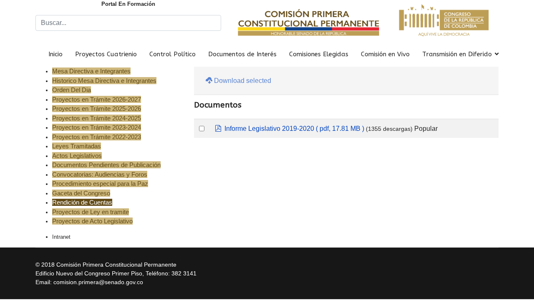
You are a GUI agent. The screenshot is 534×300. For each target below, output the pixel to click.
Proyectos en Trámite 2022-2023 (96, 136)
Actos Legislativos (77, 155)
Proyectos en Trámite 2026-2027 (96, 99)
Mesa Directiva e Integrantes (91, 71)
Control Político (172, 54)
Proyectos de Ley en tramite (90, 211)
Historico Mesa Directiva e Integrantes (104, 80)
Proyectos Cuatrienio (106, 54)
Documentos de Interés (242, 54)
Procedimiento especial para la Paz (100, 183)
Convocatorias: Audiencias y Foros (99, 174)
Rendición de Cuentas (82, 202)
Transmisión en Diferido (457, 54)
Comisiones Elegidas (318, 54)
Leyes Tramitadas (76, 146)
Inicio (55, 54)
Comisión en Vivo (385, 54)
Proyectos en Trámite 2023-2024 (96, 127)
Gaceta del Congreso (81, 193)
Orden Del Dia (71, 89)
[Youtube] (495, 263)
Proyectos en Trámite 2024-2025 (96, 118)
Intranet (61, 237)
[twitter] (485, 263)
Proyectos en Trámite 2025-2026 (96, 108)
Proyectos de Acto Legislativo (92, 221)
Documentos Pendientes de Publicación (106, 164)
